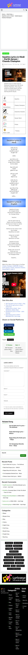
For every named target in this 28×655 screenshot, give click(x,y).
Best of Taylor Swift (17, 605)
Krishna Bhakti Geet (9, 560)
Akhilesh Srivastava (8, 64)
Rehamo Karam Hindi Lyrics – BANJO (12, 476)
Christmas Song (14, 551)
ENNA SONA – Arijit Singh (16, 501)
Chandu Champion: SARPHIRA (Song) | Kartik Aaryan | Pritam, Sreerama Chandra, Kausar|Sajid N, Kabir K (13, 267)
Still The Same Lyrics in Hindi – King (15, 303)
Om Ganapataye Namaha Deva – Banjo (12, 473)
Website (6, 401)
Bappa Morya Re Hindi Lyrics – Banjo (12, 470)
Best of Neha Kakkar (17, 622)
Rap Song (5, 537)
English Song (6, 525)
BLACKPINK (9, 548)
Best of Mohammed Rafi (18, 635)
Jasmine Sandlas (19, 557)
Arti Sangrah (9, 542)
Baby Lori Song (18, 542)
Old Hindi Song (9, 563)
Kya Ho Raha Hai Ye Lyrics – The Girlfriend (13, 464)
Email (5, 394)
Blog (4, 519)
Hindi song (10, 339)
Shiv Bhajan (20, 565)
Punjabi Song (6, 534)
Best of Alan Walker (17, 595)
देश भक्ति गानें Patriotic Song (14, 568)
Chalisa (5, 522)
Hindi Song (6, 53)
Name (6, 388)
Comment (7, 371)
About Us (25, 600)
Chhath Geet (18, 548)
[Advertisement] (14, 33)
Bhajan (4, 513)
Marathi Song (6, 531)
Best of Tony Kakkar (17, 647)
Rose (13, 565)
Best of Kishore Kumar (17, 641)
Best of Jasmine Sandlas (18, 616)
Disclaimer (25, 603)
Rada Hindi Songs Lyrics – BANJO (11, 467)
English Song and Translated (14, 554)
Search (4, 453)
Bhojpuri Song (6, 516)
